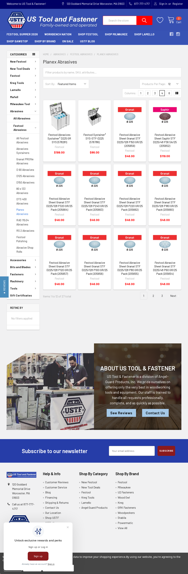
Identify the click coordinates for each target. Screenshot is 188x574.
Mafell (14, 97)
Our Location (53, 512)
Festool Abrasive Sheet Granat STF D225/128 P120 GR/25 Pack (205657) (59, 268)
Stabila (122, 517)
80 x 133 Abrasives (22, 191)
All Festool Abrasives (22, 140)
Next (173, 295)
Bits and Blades (20, 267)
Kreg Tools (17, 82)
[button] (4, 287)
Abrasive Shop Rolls (24, 249)
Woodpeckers (126, 512)
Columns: (130, 93)
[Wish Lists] (162, 20)
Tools (13, 288)
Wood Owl (124, 497)
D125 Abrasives (25, 176)
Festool (15, 75)
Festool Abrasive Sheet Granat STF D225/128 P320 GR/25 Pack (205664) (59, 204)
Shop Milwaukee (116, 34)
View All (122, 528)
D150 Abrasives (25, 182)
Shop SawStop (17, 41)
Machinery (17, 281)
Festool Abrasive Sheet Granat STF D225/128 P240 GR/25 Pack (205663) (94, 204)
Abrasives (16, 111)
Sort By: (50, 84)
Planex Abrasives (22, 212)
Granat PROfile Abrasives (25, 161)
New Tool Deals (20, 68)
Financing (51, 497)
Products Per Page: (154, 84)
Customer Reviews (56, 482)
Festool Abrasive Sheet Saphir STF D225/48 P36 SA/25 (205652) (165, 140)
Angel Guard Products (94, 507)
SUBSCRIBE (166, 450)
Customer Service (56, 487)
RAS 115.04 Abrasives (22, 222)
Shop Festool (88, 34)
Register (177, 3)
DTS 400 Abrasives (22, 201)
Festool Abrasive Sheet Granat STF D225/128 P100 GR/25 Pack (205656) (95, 268)
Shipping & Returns (57, 502)
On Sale (67, 41)
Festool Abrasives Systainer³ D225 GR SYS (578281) (59, 138)
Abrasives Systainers (22, 151)
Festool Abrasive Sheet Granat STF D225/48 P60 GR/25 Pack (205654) (165, 268)
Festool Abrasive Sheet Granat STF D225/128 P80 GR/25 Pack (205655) (129, 268)
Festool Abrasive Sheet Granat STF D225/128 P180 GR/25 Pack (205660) (165, 204)
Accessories (18, 260)
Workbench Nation (57, 34)
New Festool (18, 61)
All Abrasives (21, 118)
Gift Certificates (21, 295)
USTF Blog (87, 41)
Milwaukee (124, 487)
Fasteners (17, 274)
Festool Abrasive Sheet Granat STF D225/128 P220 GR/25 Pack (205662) (130, 204)
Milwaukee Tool (20, 104)
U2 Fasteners (126, 492)
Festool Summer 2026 (22, 34)
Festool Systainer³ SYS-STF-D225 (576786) (94, 138)
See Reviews (121, 413)
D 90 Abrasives (25, 169)
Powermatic (125, 522)
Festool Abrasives (19, 128)
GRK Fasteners (127, 507)
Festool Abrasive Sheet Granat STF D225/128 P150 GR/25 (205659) (130, 140)
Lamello (15, 89)
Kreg (120, 502)
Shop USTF (52, 517)
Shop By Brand (45, 41)
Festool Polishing (21, 239)
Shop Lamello (144, 34)
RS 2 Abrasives (25, 230)
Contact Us (155, 413)
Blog (48, 492)
